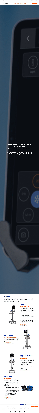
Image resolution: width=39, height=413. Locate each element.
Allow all (34, 406)
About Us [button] (25, 3)
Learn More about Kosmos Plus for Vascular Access (25, 370)
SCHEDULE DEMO (35, 3)
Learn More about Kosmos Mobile (7, 397)
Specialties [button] (18, 3)
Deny (34, 409)
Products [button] (15, 3)
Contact (35, 0)
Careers (36, 0)
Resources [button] (21, 3)
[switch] (15, 411)
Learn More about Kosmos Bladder (7, 342)
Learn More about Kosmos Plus (23, 324)
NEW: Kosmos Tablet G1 (4, 0)
